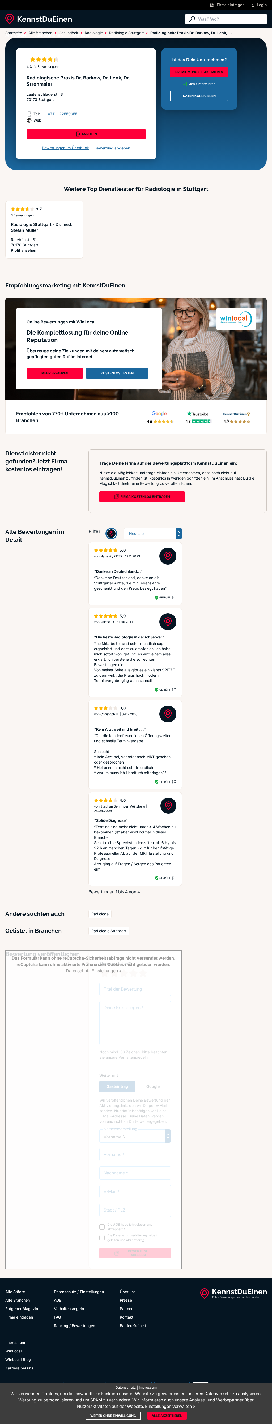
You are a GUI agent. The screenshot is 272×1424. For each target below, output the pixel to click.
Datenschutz (65, 1291)
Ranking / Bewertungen (74, 1325)
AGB (57, 1300)
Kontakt (126, 1317)
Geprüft (164, 597)
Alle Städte (16, 35)
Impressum (15, 1342)
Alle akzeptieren (167, 1416)
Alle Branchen (49, 35)
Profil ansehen (44, 250)
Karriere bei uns (19, 1368)
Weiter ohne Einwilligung (113, 1416)
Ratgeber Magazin (21, 1308)
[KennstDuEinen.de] (38, 19)
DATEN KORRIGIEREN (199, 96)
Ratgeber (80, 35)
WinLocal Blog (18, 1359)
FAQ (57, 1317)
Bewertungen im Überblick (65, 147)
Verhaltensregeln (69, 1308)
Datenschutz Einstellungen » (93, 970)
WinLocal (13, 1351)
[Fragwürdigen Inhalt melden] (173, 597)
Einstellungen (92, 1291)
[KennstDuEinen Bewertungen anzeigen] (111, 533)
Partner (126, 1308)
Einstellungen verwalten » (170, 1406)
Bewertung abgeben (112, 148)
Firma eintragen (19, 1317)
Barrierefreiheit (133, 1325)
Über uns (128, 1291)
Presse (126, 1300)
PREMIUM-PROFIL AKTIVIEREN (199, 72)
